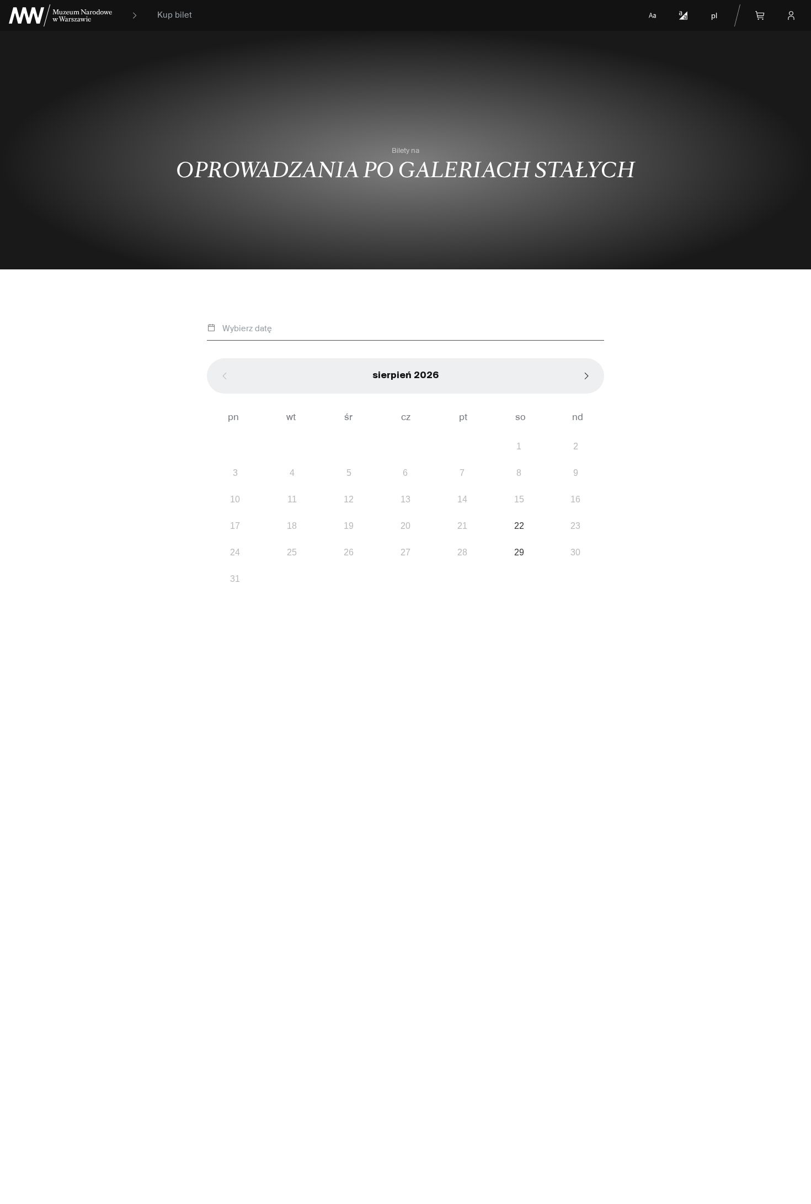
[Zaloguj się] (791, 15)
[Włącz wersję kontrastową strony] (683, 15)
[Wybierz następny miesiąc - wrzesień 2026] (586, 376)
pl (714, 15)
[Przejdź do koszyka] (760, 15)
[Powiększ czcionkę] (652, 15)
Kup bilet (174, 15)
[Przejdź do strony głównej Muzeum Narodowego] (60, 15)
